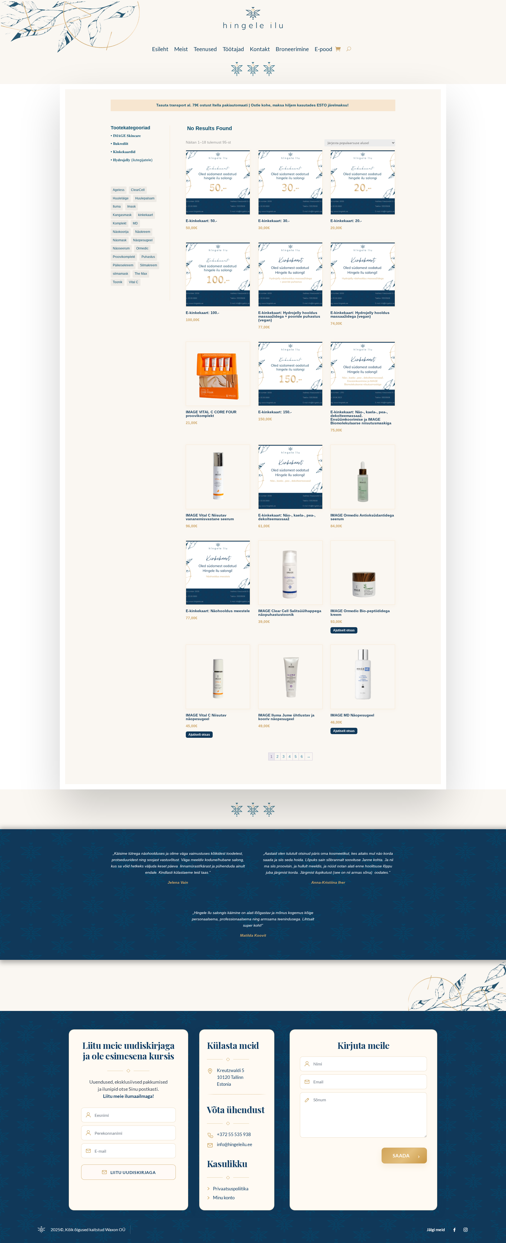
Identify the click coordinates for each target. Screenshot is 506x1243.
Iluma (117, 206)
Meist (181, 49)
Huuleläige (121, 198)
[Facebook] (454, 1229)
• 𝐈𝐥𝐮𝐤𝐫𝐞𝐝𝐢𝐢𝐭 (119, 143)
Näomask (119, 240)
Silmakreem (148, 265)
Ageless (118, 190)
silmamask (120, 274)
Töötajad (233, 49)
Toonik (117, 282)
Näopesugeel (143, 240)
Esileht (160, 49)
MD (135, 223)
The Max (141, 274)
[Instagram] (465, 1229)
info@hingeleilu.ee (234, 1144)
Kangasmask (122, 215)
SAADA (401, 1155)
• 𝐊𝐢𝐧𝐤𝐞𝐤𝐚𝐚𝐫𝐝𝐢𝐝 (123, 152)
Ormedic (142, 248)
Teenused (205, 49)
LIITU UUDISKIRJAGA (133, 1172)
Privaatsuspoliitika (231, 1188)
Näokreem (142, 232)
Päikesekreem (123, 265)
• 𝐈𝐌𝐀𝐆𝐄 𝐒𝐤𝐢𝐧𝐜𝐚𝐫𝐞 (126, 136)
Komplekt (119, 223)
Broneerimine (292, 49)
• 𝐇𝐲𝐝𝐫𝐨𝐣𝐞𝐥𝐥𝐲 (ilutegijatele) (132, 160)
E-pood (323, 49)
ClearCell (138, 190)
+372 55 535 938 (234, 1134)
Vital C (133, 282)
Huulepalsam (144, 198)
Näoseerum (121, 248)
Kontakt (260, 49)
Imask (131, 206)
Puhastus (148, 257)
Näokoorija (121, 232)
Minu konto (224, 1197)
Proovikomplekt (124, 257)
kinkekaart (145, 215)
